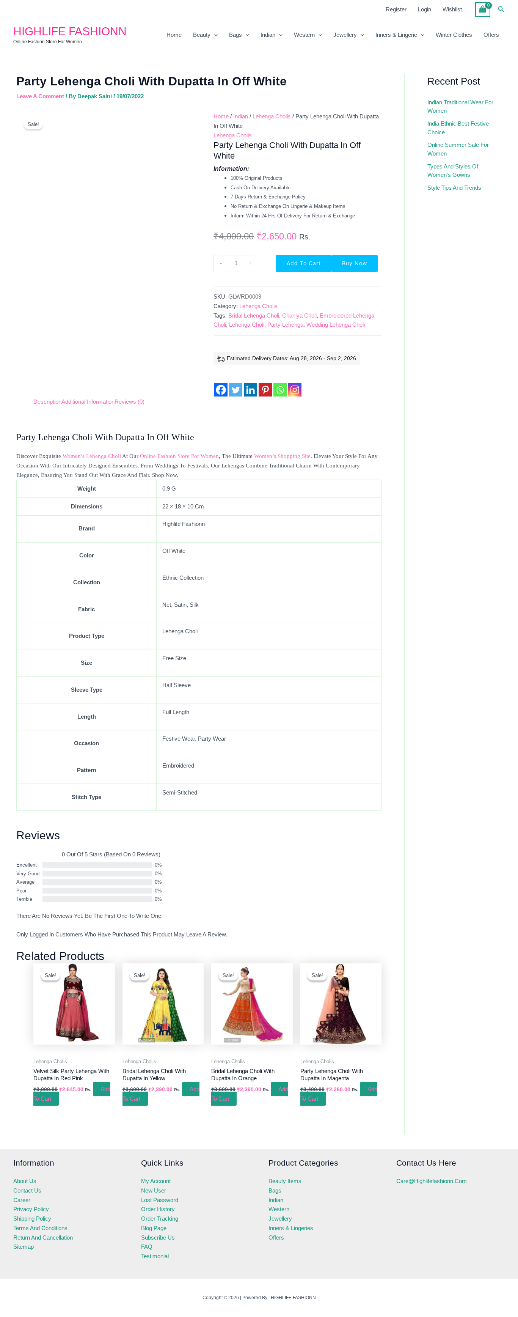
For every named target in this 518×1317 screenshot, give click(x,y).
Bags (235, 34)
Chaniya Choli (299, 315)
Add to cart (304, 263)
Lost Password (159, 1200)
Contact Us (27, 1190)
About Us (24, 1181)
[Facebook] (221, 384)
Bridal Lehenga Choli (253, 315)
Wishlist (452, 9)
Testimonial (155, 1256)
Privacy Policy (31, 1209)
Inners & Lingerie (396, 34)
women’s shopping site (282, 456)
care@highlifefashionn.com (431, 1181)
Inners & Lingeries (290, 1228)
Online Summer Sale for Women (458, 149)
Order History (158, 1209)
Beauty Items (284, 1181)
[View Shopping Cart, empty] (482, 9)
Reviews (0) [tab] (129, 401)
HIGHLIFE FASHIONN (70, 31)
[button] (501, 9)
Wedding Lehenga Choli (335, 324)
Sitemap (23, 1246)
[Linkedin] (250, 384)
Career (21, 1200)
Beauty (201, 34)
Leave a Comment (40, 96)
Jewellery (345, 34)
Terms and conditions (40, 1228)
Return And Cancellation (43, 1237)
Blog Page (153, 1228)
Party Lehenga (285, 324)
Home (174, 34)
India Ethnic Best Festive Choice (458, 127)
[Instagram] (294, 384)
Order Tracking (159, 1218)
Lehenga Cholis (272, 116)
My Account (156, 1181)
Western (304, 34)
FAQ (146, 1246)
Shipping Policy (32, 1218)
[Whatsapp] (280, 384)
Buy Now (354, 263)
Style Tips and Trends (454, 187)
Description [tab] (47, 401)
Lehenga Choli (246, 324)
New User (153, 1190)
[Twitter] (235, 384)
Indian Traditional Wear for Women (460, 106)
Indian (268, 34)
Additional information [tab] (88, 401)
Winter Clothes (454, 34)
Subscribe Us (158, 1237)
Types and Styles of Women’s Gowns (452, 170)
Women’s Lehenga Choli (92, 456)
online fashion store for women (179, 456)
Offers (491, 34)
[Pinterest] (265, 384)
